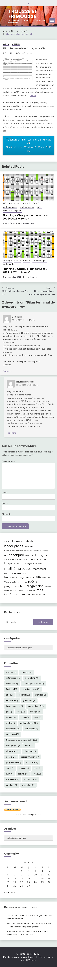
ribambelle (48, 586)
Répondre (7, 371)
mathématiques (18, 568)
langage (9, 563)
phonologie (13, 582)
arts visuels (27, 541)
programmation (14, 586)
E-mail (5, 503)
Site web (6, 514)
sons (21, 590)
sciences (13, 591)
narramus (20, 573)
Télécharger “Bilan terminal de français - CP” (28, 145)
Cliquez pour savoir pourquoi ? (28, 814)
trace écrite (9, 594)
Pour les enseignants (12, 210)
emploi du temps (40, 551)
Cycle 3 (35, 203)
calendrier (29, 546)
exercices (29, 555)
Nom (5, 492)
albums (15, 541)
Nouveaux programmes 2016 (22, 577)
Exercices (16, 44)
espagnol (16, 555)
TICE (40, 590)
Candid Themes (28, 960)
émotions (31, 594)
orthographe (46, 577)
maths (40, 563)
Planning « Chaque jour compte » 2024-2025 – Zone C (25, 270)
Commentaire (9, 461)
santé (6, 591)
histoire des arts (18, 559)
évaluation (40, 594)
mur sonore (8, 574)
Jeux (45, 559)
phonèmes (22, 582)
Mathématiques (10, 207)
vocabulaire (20, 594)
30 (28, 885)
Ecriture (28, 550)
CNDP (33, 95)
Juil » (13, 892)
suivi (26, 591)
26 (49, 882)
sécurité (32, 591)
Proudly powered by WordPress (18, 957)
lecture (21, 563)
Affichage (7, 203)
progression (34, 586)
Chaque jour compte (13, 550)
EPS (6, 555)
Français (41, 555)
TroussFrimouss (25, 53)
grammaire (7, 559)
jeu (41, 559)
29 (21, 885)
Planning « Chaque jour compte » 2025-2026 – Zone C (25, 216)
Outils (39, 207)
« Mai (6, 892)
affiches (6, 541)
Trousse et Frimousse (22, 14)
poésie (32, 581)
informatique (32, 559)
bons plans (14, 545)
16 (28, 878)
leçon (29, 563)
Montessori (40, 568)
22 (21, 882)
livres (35, 564)
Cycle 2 (6, 44)
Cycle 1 (17, 203)
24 (35, 882)
